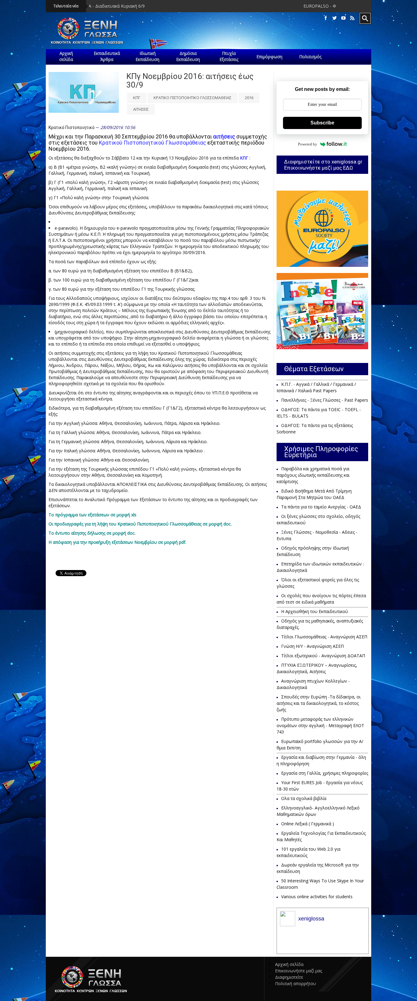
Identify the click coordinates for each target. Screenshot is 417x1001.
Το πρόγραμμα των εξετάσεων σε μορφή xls (92, 515)
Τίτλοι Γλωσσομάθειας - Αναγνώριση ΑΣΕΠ (324, 637)
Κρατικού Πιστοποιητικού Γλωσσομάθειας (152, 142)
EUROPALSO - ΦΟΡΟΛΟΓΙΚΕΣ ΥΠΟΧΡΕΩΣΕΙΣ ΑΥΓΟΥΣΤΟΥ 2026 (325, 6)
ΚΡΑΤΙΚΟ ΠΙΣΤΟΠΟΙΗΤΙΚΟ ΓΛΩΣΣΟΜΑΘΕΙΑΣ (192, 97)
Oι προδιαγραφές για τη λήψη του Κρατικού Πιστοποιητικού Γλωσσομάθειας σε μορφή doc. (140, 524)
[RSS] (352, 18)
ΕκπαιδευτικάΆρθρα (107, 56)
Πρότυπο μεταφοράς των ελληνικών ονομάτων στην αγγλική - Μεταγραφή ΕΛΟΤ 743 (320, 725)
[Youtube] (343, 18)
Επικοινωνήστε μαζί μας (298, 971)
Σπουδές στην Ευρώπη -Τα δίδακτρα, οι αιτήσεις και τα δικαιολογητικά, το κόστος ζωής (319, 703)
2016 (249, 97)
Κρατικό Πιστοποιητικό (72, 127)
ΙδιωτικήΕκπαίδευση (147, 56)
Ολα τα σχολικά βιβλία (303, 798)
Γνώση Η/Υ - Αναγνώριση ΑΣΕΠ (312, 646)
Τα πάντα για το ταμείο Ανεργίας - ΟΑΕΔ (321, 507)
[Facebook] (326, 18)
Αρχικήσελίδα (66, 56)
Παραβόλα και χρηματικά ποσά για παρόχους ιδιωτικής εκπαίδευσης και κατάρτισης (313, 475)
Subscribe (322, 122)
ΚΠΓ (136, 97)
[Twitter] (334, 18)
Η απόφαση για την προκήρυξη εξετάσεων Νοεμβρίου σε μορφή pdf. (117, 542)
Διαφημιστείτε (289, 977)
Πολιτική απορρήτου (295, 983)
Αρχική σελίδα (289, 964)
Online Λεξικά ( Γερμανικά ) (307, 824)
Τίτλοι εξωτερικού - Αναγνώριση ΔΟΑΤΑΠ (323, 655)
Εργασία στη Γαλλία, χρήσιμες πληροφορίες (324, 773)
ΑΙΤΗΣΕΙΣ (141, 109)
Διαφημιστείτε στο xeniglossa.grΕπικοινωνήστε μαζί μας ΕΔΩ (323, 165)
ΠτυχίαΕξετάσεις (228, 56)
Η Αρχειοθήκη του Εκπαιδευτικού (314, 611)
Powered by (307, 144)
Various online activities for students (317, 896)
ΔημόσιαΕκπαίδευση (188, 56)
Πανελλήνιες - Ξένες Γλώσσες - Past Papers (324, 400)
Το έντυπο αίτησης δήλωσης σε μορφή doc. (92, 533)
